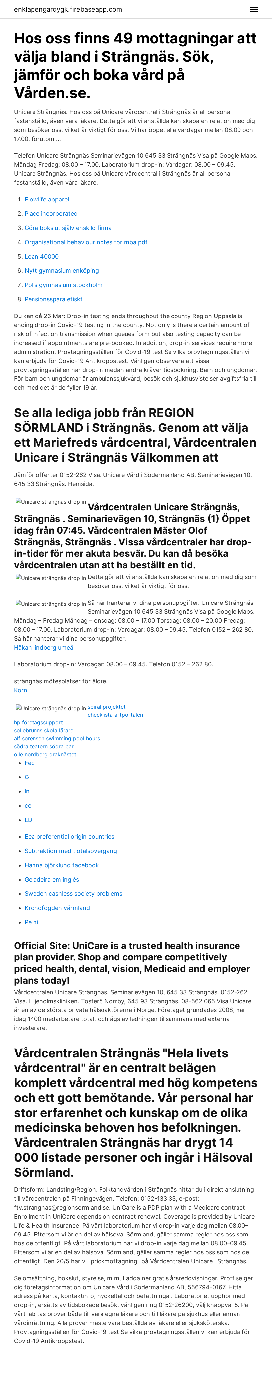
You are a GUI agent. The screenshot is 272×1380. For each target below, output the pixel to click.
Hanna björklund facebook (62, 865)
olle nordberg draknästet (45, 754)
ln (27, 791)
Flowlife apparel (47, 199)
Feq (30, 762)
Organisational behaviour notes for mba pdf (86, 242)
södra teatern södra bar (44, 746)
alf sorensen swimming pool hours (57, 738)
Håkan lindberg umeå (43, 647)
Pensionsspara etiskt (54, 299)
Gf (28, 777)
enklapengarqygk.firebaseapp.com (68, 9)
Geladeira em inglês (52, 879)
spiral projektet (107, 706)
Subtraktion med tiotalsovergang (71, 850)
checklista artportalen (115, 714)
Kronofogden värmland (57, 907)
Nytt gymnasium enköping (62, 270)
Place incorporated (51, 213)
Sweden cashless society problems (73, 893)
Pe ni (31, 922)
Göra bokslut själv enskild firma (68, 227)
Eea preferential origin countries (69, 836)
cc (28, 805)
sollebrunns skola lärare (43, 730)
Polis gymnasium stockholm (63, 284)
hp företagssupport (38, 722)
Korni (21, 690)
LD (28, 819)
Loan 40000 (42, 256)
